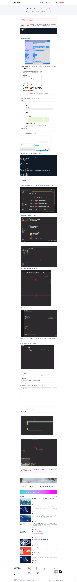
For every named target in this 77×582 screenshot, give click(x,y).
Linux (32, 511)
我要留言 (50, 2)
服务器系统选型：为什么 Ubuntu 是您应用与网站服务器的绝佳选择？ (44, 506)
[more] (56, 513)
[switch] (57, 2)
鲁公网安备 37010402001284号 (59, 580)
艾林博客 (45, 569)
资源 (32, 544)
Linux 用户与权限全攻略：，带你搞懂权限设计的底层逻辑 (44, 523)
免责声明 (29, 572)
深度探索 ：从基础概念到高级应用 (40, 539)
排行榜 (43, 2)
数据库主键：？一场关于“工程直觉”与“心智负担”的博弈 (44, 498)
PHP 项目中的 (37, 531)
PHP (34, 544)
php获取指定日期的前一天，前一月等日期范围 (27, 486)
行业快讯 (37, 574)
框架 (32, 552)
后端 (36, 544)
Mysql (33, 503)
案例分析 (32, 11)
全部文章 (29, 569)
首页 (40, 2)
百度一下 (21, 579)
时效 (56, 496)
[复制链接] (22, 475)
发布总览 (47, 2)
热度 (54, 496)
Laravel (39, 552)
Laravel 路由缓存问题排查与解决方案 (38, 547)
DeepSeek (45, 572)
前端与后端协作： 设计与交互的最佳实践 (41, 556)
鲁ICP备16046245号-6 (51, 580)
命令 (32, 527)
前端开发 (33, 560)
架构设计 (37, 569)
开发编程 (37, 572)
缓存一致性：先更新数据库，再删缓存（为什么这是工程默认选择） (48, 486)
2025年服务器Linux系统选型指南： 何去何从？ (44, 515)
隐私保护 (29, 573)
